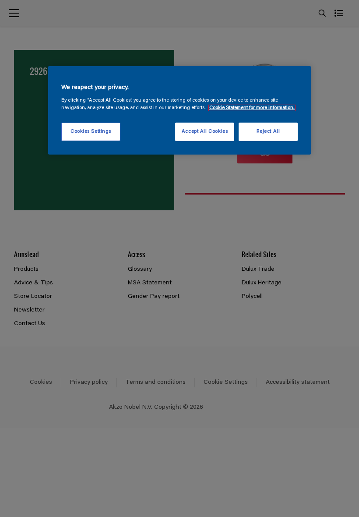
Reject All (268, 131)
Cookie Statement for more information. (252, 107)
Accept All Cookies (205, 131)
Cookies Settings (90, 131)
